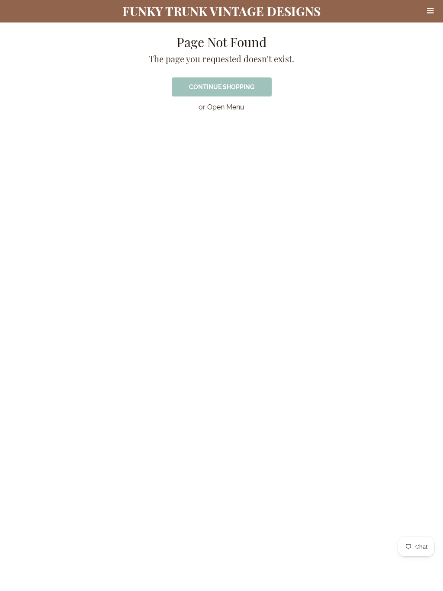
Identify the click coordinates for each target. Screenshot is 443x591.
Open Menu (225, 107)
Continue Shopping (221, 87)
